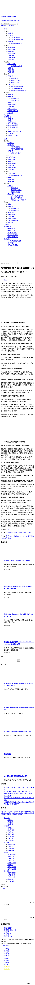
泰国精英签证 (15, 98)
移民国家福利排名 (12, 125)
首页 (5, 29)
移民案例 (10, 822)
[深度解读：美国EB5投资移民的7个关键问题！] (17, 557)
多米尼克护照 (11, 863)
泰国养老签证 (15, 100)
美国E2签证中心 (9, 928)
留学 (29, 813)
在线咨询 (7, 953)
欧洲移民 (21, 813)
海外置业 (7, 115)
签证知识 (16, 811)
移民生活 (25, 811)
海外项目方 (10, 133)
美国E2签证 (14, 78)
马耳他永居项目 (15, 37)
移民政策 (30, 811)
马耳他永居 (10, 836)
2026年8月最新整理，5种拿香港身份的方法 (17, 791)
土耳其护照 (10, 856)
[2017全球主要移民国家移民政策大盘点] (17, 772)
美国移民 (10, 76)
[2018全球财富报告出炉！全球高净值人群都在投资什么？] (17, 703)
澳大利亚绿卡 (11, 840)
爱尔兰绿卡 (10, 834)
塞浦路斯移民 (11, 64)
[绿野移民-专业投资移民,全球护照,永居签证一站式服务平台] (17, 254)
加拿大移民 (10, 84)
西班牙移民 (10, 72)
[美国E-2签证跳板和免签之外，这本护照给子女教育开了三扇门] (17, 610)
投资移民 (20, 814)
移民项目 (7, 951)
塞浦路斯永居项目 (16, 66)
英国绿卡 (10, 832)
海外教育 (6, 813)
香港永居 (10, 94)
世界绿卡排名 (11, 121)
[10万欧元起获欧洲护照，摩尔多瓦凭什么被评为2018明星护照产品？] (17, 679)
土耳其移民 (10, 60)
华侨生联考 (10, 107)
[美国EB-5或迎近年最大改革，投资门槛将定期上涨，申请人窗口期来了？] (17, 582)
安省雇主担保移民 (16, 88)
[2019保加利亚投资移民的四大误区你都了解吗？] (17, 728)
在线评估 (10, 824)
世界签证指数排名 (12, 127)
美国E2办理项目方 (13, 135)
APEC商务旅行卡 (12, 111)
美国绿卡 (10, 828)
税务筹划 (21, 811)
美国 (5, 280)
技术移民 (7, 962)
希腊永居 (10, 846)
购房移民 (7, 842)
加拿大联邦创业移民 (17, 86)
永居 (10, 813)
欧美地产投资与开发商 (14, 131)
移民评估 (7, 967)
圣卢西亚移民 (11, 53)
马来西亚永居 (11, 104)
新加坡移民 (10, 33)
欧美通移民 (7, 934)
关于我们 (7, 129)
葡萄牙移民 (10, 70)
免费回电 (7, 969)
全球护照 (7, 852)
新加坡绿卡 (10, 830)
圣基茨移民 (10, 51)
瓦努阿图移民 (11, 49)
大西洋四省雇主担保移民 (18, 90)
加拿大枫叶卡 (11, 838)
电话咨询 (7, 949)
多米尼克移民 (11, 57)
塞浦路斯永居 (11, 844)
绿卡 (9, 529)
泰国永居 (10, 96)
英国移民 (10, 41)
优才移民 (7, 871)
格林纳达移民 (11, 47)
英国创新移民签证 (16, 43)
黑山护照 (10, 865)
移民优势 (14, 813)
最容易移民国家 (12, 123)
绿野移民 (4, 814)
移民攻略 (9, 814)
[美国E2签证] (17, 750)
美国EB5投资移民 (16, 80)
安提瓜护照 (10, 858)
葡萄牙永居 (10, 850)
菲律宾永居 (10, 102)
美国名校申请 (8, 936)
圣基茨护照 (10, 861)
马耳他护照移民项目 (17, 39)
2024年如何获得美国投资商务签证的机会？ (19, 532)
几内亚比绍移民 (12, 109)
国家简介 (11, 811)
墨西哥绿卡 (10, 881)
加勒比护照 (14, 814)
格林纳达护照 (11, 854)
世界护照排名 (11, 119)
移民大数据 (7, 117)
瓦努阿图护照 (11, 869)
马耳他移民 (10, 35)
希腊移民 (10, 68)
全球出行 (26, 813)
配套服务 (10, 113)
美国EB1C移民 (15, 82)
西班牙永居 (10, 848)
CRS (8, 811)
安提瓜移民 (10, 55)
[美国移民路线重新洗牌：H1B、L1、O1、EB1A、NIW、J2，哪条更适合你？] (17, 638)
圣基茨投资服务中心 (10, 930)
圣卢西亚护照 (11, 867)
